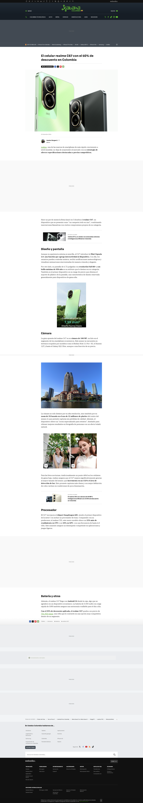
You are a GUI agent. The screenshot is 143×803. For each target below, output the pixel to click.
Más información (84, 801)
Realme (58, 621)
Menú (30, 11)
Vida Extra (41, 771)
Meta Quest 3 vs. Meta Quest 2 (80, 719)
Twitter (105, 17)
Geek (86, 17)
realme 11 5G (100, 719)
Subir (113, 761)
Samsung (101, 44)
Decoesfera (97, 771)
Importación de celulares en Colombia (32, 742)
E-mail (63, 67)
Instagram (114, 17)
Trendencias (97, 769)
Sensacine (55, 769)
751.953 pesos (47, 614)
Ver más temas (30, 747)
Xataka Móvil (29, 771)
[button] (53, 140)
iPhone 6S (60, 738)
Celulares (50, 621)
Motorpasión (83, 769)
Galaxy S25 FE (84, 44)
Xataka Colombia (71, 8)
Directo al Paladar (71, 769)
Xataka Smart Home (29, 776)
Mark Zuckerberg (56, 44)
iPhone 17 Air (93, 44)
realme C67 (66, 621)
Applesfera (28, 773)
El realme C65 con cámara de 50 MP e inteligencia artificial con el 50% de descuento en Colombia (83, 499)
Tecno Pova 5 (51, 719)
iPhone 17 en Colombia (44, 44)
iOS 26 (76, 44)
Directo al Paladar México (71, 790)
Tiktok (111, 17)
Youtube (117, 17)
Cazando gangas (46, 733)
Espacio (65, 17)
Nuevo (113, 11)
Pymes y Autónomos (110, 772)
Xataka (27, 769)
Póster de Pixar (41, 719)
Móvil (57, 17)
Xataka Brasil (29, 792)
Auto (50, 17)
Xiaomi (59, 741)
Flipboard (61, 67)
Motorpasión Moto (85, 771)
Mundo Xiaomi (29, 779)
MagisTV (92, 719)
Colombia (44, 738)
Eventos (59, 733)
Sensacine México (57, 790)
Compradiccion (97, 773)
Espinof (55, 771)
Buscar (114, 754)
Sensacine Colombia (55, 792)
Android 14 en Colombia (63, 719)
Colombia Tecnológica (38, 17)
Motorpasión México (83, 790)
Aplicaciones (60, 730)
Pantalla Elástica (46, 741)
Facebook (108, 17)
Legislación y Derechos (29, 734)
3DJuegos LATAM (43, 790)
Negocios (94, 17)
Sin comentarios (48, 66)
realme (44, 147)
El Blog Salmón (111, 769)
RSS (89, 746)
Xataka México (29, 790)
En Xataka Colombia (72, 234)
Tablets (44, 730)
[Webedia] (30, 761)
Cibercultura (76, 17)
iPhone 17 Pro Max (68, 44)
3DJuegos (41, 769)
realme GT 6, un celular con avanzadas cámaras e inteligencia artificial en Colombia (84, 238)
